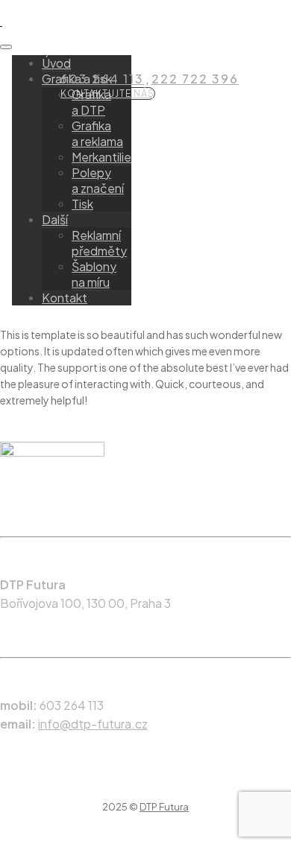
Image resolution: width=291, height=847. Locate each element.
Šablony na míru (94, 274)
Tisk (82, 204)
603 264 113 (102, 78)
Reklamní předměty (99, 242)
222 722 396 (195, 78)
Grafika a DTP (91, 102)
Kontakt (64, 297)
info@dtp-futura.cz (93, 724)
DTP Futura (164, 807)
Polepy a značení (98, 180)
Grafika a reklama (97, 133)
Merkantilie (101, 157)
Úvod (56, 63)
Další (55, 219)
